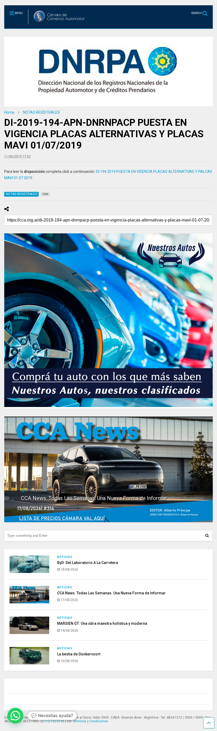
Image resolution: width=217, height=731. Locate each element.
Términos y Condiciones (90, 721)
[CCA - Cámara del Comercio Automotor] (57, 25)
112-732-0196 (54, 721)
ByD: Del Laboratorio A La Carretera (87, 563)
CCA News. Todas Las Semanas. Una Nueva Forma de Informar (111, 593)
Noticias (64, 557)
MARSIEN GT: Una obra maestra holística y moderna (81, 498)
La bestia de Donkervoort (78, 654)
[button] (15, 716)
